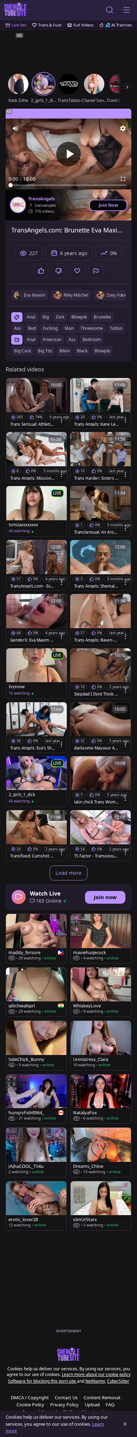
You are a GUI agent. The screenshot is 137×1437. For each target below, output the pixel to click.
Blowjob (102, 351)
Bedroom (92, 339)
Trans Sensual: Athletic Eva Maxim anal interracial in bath (32, 424)
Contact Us (66, 1397)
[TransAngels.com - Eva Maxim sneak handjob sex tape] (36, 565)
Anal (31, 339)
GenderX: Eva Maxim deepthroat (32, 640)
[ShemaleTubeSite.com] (15, 10)
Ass (72, 339)
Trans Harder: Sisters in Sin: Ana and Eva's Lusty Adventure (96, 478)
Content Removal (102, 1397)
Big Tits (45, 351)
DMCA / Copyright (30, 1397)
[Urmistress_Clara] (101, 1045)
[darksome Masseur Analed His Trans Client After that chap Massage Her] (100, 727)
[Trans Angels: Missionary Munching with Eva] (36, 457)
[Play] (68, 154)
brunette (102, 317)
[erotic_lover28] (36, 1205)
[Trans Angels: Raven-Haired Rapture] (100, 619)
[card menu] (61, 420)
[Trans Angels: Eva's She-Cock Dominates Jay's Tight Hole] (36, 727)
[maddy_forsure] (36, 938)
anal (31, 317)
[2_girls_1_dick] (36, 781)
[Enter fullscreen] (123, 178)
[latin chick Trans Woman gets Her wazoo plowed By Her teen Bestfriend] (100, 781)
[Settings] (123, 128)
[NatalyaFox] (101, 1099)
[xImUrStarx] (101, 1205)
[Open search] (109, 10)
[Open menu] (126, 10)
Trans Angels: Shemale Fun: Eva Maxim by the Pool (95, 586)
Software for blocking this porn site (42, 1381)
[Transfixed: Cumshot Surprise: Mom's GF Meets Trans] (36, 835)
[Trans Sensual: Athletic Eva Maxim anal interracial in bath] (36, 403)
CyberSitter (118, 1381)
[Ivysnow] (36, 673)
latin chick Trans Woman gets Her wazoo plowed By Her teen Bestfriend (96, 802)
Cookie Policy (30, 1404)
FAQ (110, 1404)
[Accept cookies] (125, 1424)
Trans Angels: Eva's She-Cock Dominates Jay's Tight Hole (32, 748)
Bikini (64, 351)
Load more (68, 872)
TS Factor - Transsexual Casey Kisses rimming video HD (95, 856)
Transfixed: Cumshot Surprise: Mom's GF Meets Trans (32, 856)
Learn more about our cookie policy (96, 1374)
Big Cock (22, 351)
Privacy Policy (64, 1404)
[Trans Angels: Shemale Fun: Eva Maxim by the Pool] (100, 565)
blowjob (79, 317)
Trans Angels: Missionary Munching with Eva (32, 478)
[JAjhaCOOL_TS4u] (36, 1152)
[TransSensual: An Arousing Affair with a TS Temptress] (100, 511)
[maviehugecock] (101, 938)
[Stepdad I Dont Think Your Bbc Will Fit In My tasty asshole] (100, 673)
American (52, 339)
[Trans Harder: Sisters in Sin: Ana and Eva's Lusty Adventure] (100, 457)
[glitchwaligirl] (36, 992)
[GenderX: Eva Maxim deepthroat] (36, 619)
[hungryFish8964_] (36, 1099)
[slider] (68, 185)
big (46, 317)
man (69, 328)
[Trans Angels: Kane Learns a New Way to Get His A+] (100, 403)
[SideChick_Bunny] (36, 1045)
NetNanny (95, 1381)
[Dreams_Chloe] (101, 1152)
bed (32, 328)
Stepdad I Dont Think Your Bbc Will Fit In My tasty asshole (96, 694)
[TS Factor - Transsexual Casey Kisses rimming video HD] (100, 835)
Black (82, 351)
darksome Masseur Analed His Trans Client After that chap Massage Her (96, 748)
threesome (91, 328)
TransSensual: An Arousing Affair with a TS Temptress (96, 532)
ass (17, 328)
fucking (50, 328)
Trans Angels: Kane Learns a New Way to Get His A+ (96, 424)
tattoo (116, 328)
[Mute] (15, 128)
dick (60, 317)
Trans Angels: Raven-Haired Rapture (96, 640)
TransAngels (41, 198)
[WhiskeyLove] (101, 992)
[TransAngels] (18, 205)
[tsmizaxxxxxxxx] (36, 511)
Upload (92, 1404)
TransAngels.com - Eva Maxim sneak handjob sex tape (32, 586)
